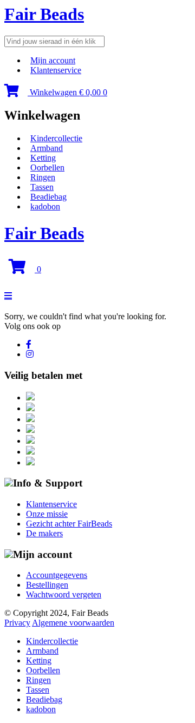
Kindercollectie (56, 138)
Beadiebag (48, 196)
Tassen (42, 187)
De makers (44, 533)
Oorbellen (47, 167)
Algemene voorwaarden (73, 622)
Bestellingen (47, 584)
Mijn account (52, 60)
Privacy (17, 622)
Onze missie (47, 513)
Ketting (43, 157)
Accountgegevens (56, 575)
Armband (46, 148)
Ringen (42, 177)
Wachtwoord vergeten (63, 594)
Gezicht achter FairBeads (69, 523)
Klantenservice (55, 70)
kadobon (45, 206)
